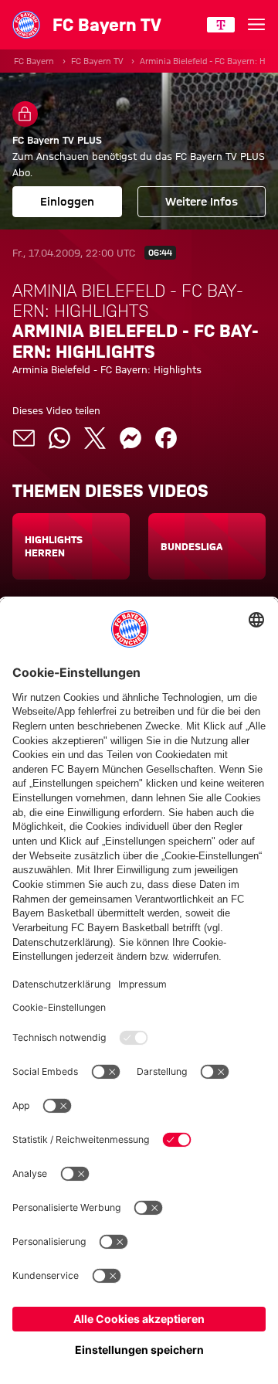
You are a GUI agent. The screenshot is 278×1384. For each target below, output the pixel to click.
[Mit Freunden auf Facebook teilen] (166, 438)
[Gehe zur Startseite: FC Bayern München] (26, 25)
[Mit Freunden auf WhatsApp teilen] (59, 438)
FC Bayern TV (97, 61)
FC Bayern (34, 61)
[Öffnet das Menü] (256, 24)
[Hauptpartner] (221, 24)
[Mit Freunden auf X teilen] (95, 438)
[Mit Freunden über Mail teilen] (24, 438)
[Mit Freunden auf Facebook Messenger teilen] (130, 438)
